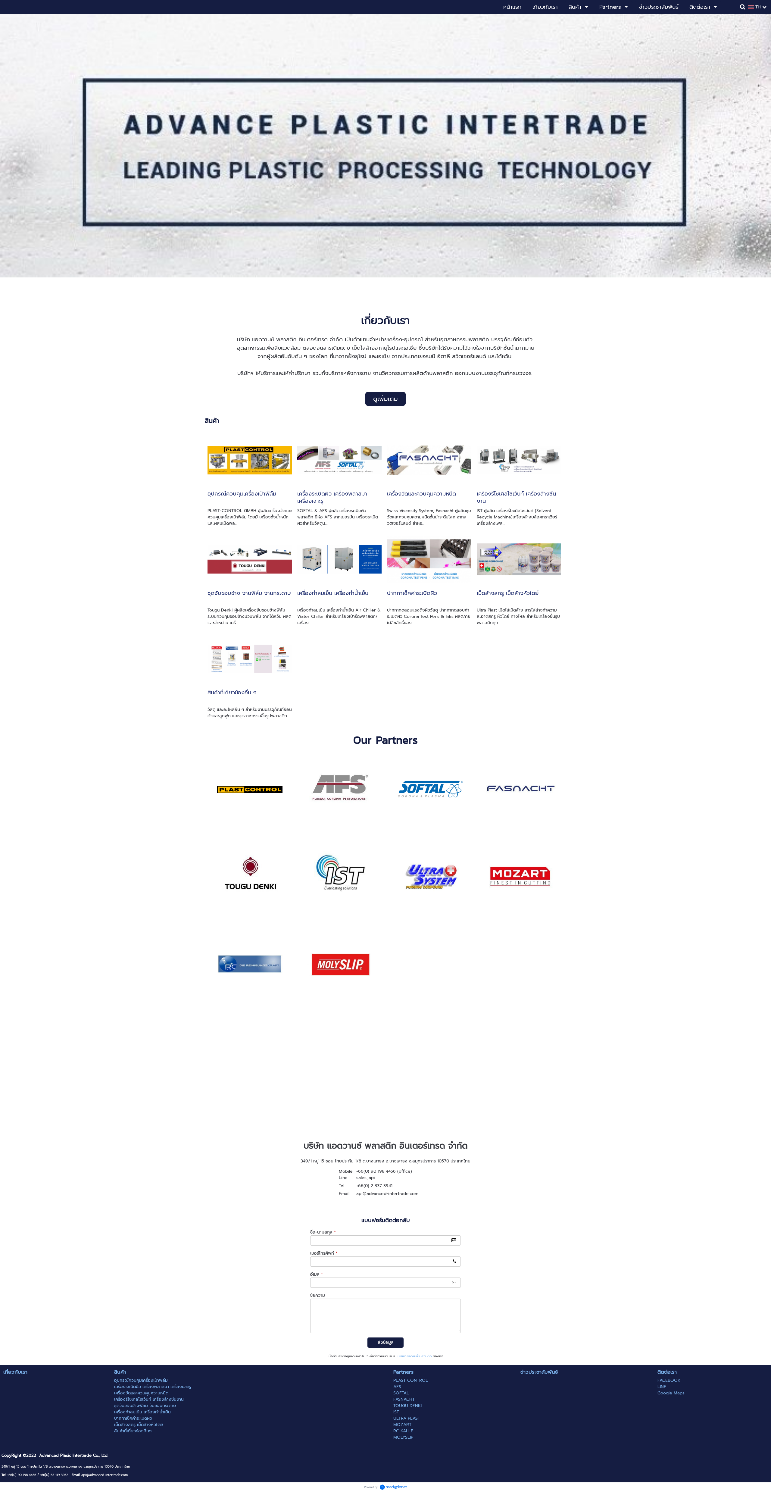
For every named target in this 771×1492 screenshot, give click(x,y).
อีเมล (316, 1274)
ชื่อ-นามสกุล (323, 1232)
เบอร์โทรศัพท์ (323, 1253)
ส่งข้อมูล (386, 1342)
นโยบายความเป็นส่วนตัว (415, 1356)
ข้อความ (317, 1295)
